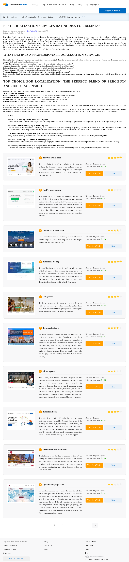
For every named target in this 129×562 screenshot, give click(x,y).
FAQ (80, 5)
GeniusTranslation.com (53, 230)
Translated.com (50, 412)
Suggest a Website (112, 11)
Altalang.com (49, 371)
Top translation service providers (15, 542)
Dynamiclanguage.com (53, 484)
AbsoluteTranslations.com (55, 449)
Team (87, 553)
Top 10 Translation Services (53, 5)
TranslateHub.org (51, 262)
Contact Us (48, 546)
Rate (113, 173)
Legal (87, 549)
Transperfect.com (51, 328)
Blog (72, 5)
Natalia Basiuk (32, 31)
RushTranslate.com (52, 190)
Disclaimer (89, 546)
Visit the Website (94, 173)
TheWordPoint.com (52, 158)
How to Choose (90, 542)
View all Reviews (16, 559)
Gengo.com (48, 297)
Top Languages (91, 5)
